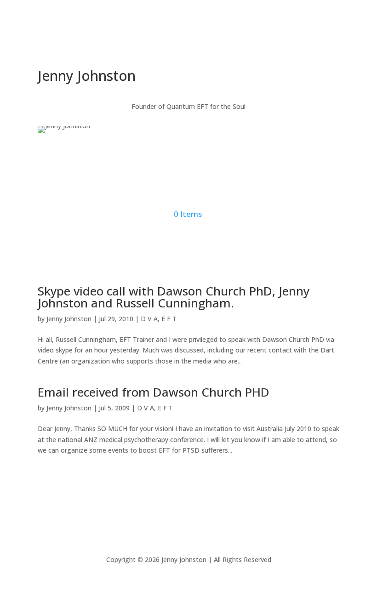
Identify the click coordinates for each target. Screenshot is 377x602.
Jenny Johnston (68, 318)
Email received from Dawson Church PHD (153, 392)
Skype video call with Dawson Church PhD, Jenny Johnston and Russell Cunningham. (173, 297)
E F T (169, 318)
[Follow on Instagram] (188, 44)
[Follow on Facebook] (170, 44)
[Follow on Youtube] (207, 44)
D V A (149, 318)
